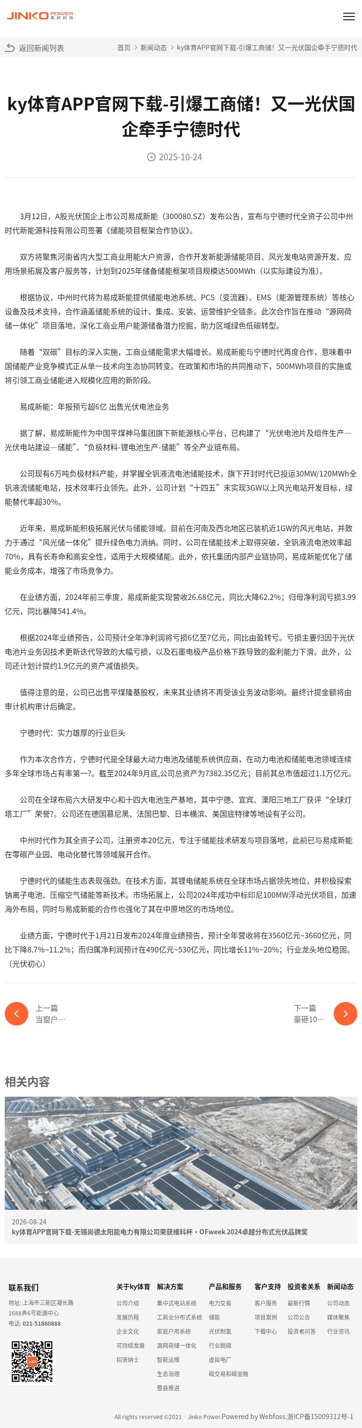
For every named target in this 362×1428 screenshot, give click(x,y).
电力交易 (220, 1303)
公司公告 (299, 1317)
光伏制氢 (220, 1331)
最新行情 (299, 1303)
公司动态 (338, 1303)
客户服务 (266, 1303)
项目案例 (266, 1317)
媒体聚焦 (338, 1317)
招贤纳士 (127, 1359)
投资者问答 (302, 1331)
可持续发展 (130, 1345)
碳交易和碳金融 (228, 1374)
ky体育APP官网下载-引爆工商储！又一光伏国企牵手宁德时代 (267, 47)
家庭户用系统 (174, 1331)
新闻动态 (153, 47)
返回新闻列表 (41, 47)
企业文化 (127, 1331)
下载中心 (266, 1331)
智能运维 (168, 1359)
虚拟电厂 (220, 1359)
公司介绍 (127, 1303)
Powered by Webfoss (254, 1416)
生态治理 (168, 1374)
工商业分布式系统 (179, 1317)
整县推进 (168, 1388)
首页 (124, 47)
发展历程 (127, 1317)
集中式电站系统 (177, 1303)
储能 (214, 1317)
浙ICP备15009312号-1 (320, 1416)
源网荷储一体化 (177, 1345)
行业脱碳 (220, 1345)
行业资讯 (338, 1331)
